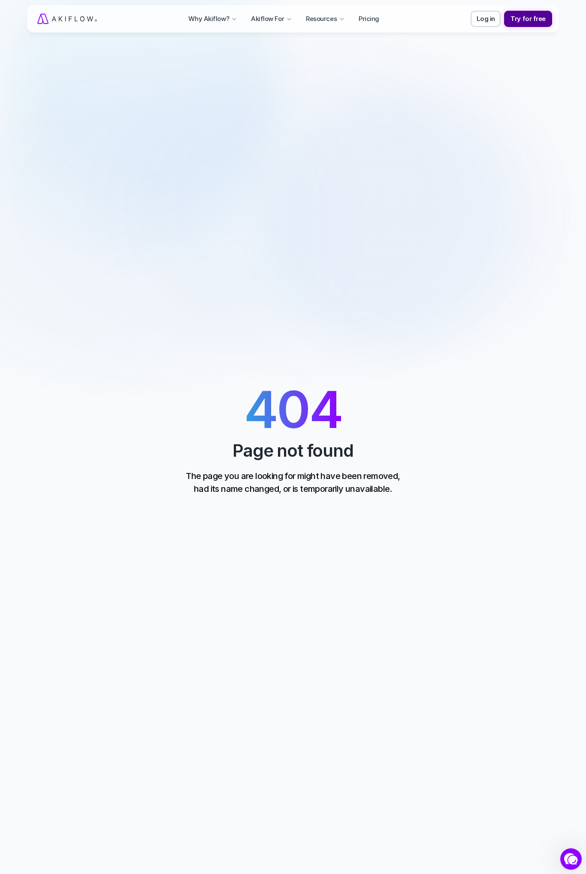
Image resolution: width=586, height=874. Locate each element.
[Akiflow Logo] (67, 19)
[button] (571, 859)
